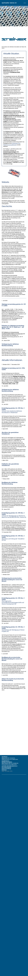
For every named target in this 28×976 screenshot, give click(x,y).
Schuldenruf (17, 439)
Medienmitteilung (13, 570)
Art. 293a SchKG (12, 667)
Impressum (4, 769)
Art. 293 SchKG (21, 687)
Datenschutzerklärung (6, 768)
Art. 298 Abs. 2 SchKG (9, 258)
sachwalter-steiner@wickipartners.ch (9, 766)
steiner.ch (10, 200)
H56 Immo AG (5, 281)
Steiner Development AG (8, 264)
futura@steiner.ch (5, 760)
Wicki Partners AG (18, 504)
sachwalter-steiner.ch (9, 3)
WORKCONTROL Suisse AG (13, 530)
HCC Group (17, 564)
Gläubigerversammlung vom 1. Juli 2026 (15, 290)
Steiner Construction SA (18, 233)
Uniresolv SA (14, 569)
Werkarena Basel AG (19, 528)
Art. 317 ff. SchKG (17, 293)
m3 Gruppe (21, 267)
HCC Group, (13, 645)
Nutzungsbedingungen (6, 767)
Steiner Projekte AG (17, 644)
